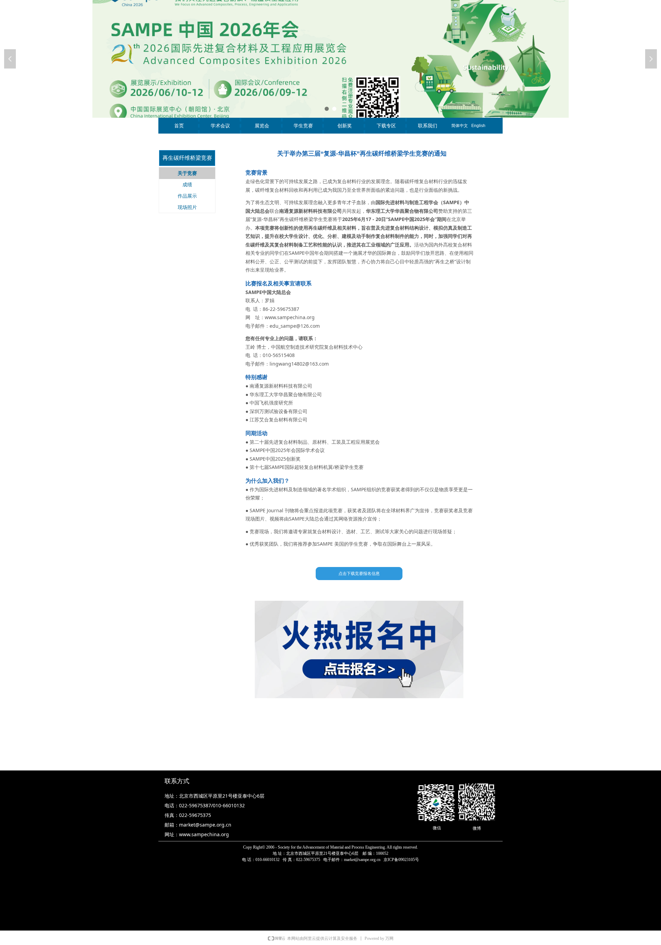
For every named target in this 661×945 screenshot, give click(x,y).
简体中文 (459, 125)
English (478, 125)
